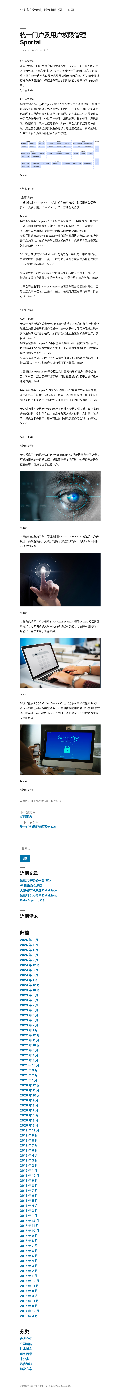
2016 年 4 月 (29, 1296)
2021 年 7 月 (29, 1075)
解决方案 (26, 1369)
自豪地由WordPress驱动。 (60, 1386)
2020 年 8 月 (29, 1105)
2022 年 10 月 (30, 1045)
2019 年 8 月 (29, 1140)
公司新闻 (26, 1344)
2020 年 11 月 (29, 1090)
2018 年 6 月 (29, 1195)
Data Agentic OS (32, 900)
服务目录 (26, 1354)
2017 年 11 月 (29, 1225)
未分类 (24, 1359)
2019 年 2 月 (29, 1165)
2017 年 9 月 (29, 1236)
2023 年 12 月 (30, 985)
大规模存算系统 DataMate (38, 890)
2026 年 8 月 (29, 940)
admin (26, 50)
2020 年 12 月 (30, 1085)
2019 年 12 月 (29, 1130)
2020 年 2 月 (29, 1125)
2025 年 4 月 (29, 950)
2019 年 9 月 (29, 1135)
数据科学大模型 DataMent (38, 895)
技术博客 (26, 1349)
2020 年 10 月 (30, 1095)
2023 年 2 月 (29, 1025)
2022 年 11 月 (29, 1040)
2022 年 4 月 (29, 1055)
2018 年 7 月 (29, 1190)
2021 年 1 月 (28, 1080)
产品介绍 (58, 801)
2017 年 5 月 (29, 1256)
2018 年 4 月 (29, 1205)
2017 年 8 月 (29, 1240)
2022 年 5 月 (29, 1050)
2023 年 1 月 (29, 1030)
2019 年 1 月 (28, 1170)
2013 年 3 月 (29, 1316)
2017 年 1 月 (28, 1276)
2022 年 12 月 (30, 1035)
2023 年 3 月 (29, 1020)
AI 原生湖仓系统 (31, 885)
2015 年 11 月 (29, 1301)
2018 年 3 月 (29, 1210)
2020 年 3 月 (29, 1120)
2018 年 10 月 (29, 1175)
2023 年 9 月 (29, 995)
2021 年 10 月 (29, 1065)
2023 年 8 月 (29, 1000)
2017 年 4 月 (29, 1261)
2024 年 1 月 (29, 980)
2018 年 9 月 (29, 1180)
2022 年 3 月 (29, 1060)
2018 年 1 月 (28, 1215)
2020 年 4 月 (29, 1115)
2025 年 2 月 (29, 960)
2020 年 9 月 (29, 1100)
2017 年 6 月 (29, 1251)
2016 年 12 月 (29, 1281)
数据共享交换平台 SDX (36, 880)
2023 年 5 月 (29, 1015)
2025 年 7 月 (29, 945)
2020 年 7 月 (29, 1110)
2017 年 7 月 (29, 1246)
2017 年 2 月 (29, 1271)
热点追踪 (26, 1364)
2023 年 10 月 (30, 990)
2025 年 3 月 (29, 955)
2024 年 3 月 (29, 975)
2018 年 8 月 (29, 1185)
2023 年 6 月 (29, 1010)
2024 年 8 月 (29, 970)
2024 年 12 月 (30, 965)
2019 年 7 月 (29, 1145)
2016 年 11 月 (29, 1286)
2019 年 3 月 (29, 1160)
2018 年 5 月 (29, 1200)
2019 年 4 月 (29, 1155)
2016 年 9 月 (29, 1291)
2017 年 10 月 (29, 1230)
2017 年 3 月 (29, 1266)
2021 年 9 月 (29, 1070)
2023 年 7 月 (29, 1005)
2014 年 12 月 (29, 1311)
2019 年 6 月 (29, 1150)
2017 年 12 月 (29, 1221)
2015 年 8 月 (29, 1306)
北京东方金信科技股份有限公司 (41, 10)
